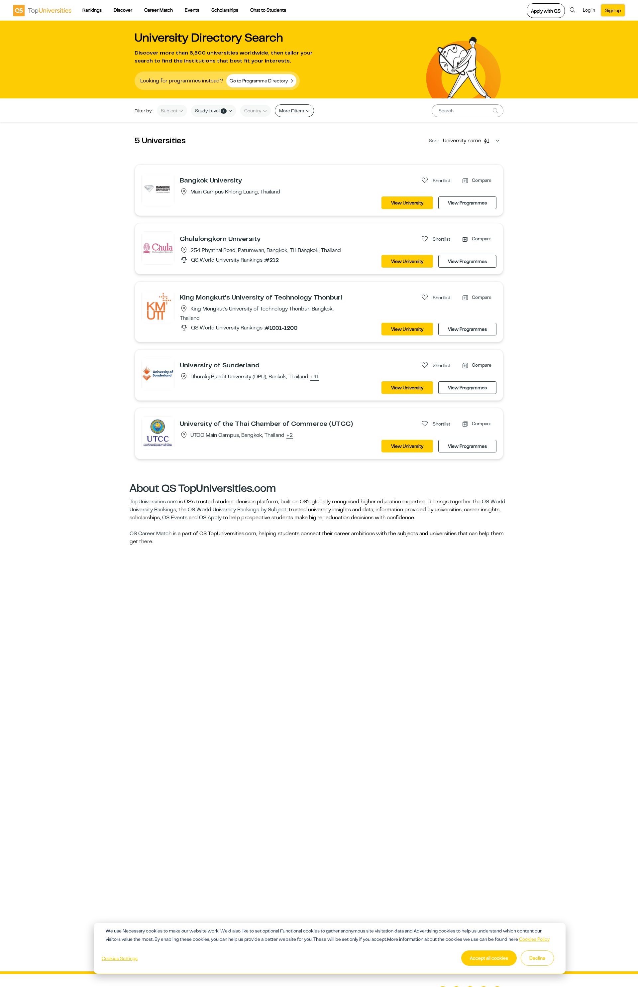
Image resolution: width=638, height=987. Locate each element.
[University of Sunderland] (158, 374)
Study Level (210, 111)
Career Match (158, 10)
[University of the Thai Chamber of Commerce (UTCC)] (158, 432)
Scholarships (224, 10)
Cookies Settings (120, 958)
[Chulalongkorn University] (158, 247)
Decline (537, 958)
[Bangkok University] (158, 189)
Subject (169, 111)
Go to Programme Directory (259, 81)
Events (192, 10)
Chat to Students (268, 10)
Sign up (613, 10)
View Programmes (467, 203)
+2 (289, 435)
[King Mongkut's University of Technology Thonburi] (158, 306)
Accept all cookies (489, 958)
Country (253, 111)
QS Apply (210, 517)
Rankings (92, 10)
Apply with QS (546, 11)
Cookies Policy (534, 939)
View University (407, 203)
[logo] (42, 10)
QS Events (174, 517)
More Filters (292, 111)
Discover (123, 10)
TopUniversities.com (154, 501)
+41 (314, 377)
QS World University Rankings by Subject (237, 509)
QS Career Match (150, 533)
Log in (589, 10)
